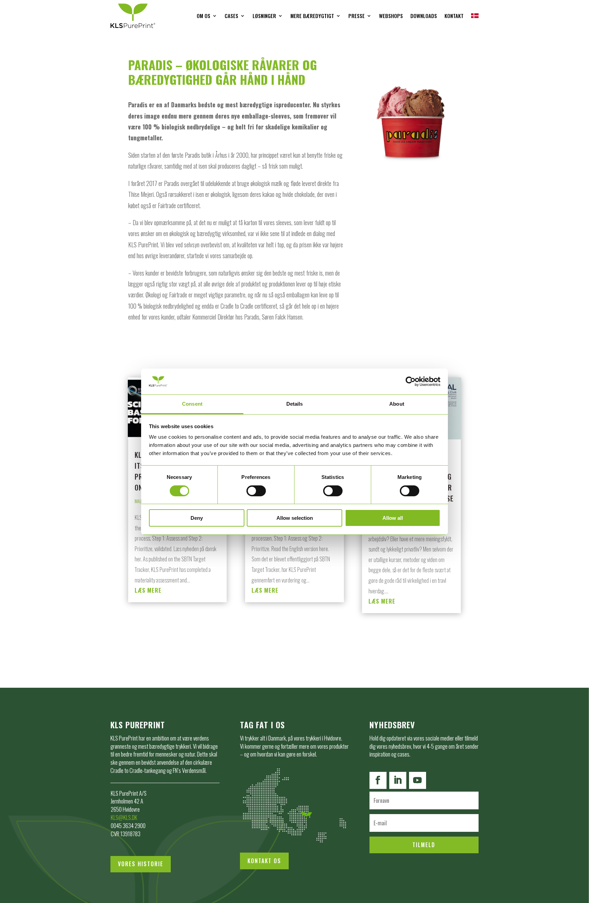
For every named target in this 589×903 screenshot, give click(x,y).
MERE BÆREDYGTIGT (312, 15)
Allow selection (294, 518)
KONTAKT (454, 15)
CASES (231, 15)
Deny (197, 518)
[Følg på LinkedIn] (397, 780)
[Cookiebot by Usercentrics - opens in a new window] (410, 381)
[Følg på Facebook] (378, 780)
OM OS (203, 15)
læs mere (148, 590)
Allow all (392, 518)
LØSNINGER (264, 15)
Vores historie (140, 864)
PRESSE (356, 15)
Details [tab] (294, 404)
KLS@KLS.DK (124, 817)
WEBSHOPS (391, 15)
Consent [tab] (192, 404)
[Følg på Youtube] (417, 780)
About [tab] (396, 404)
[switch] (256, 490)
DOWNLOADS (423, 15)
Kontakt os (264, 861)
